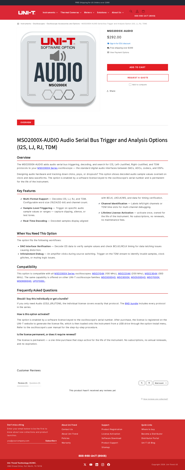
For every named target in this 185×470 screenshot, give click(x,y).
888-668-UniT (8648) (93, 455)
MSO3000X (123, 277)
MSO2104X (98, 273)
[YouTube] (91, 464)
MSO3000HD (108, 277)
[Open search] (142, 383)
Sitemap (106, 447)
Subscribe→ (51, 441)
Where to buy (148, 429)
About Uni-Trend (70, 434)
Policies (65, 438)
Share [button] (112, 91)
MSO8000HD (24, 281)
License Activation (111, 434)
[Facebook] (108, 464)
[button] (131, 11)
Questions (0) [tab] (34, 383)
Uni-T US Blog (148, 443)
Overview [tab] (26, 122)
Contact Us (67, 429)
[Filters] (149, 383)
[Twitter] (85, 464)
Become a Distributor (152, 434)
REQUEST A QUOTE (138, 77)
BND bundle (131, 303)
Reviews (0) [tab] (22, 383)
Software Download (111, 438)
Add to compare (139, 84)
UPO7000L (39, 281)
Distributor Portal (150, 438)
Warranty (66, 443)
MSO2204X (124, 273)
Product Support (110, 443)
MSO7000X (153, 277)
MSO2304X (151, 273)
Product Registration (112, 429)
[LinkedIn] (97, 464)
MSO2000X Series (47, 168)
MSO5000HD (138, 277)
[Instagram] (102, 464)
